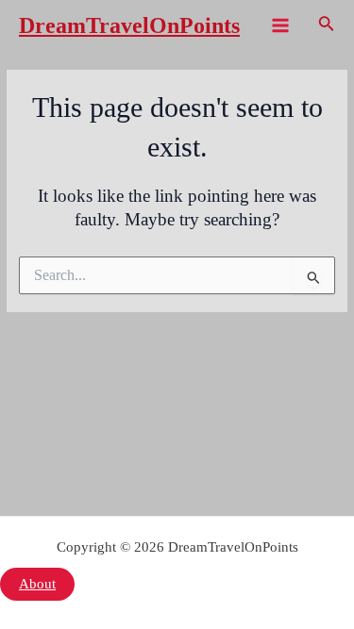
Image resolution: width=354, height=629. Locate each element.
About (37, 583)
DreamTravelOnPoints (129, 25)
